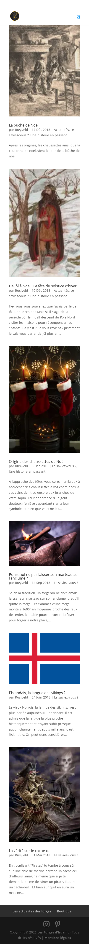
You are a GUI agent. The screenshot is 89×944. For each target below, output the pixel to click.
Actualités (61, 129)
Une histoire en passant (48, 135)
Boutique (64, 911)
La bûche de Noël (24, 125)
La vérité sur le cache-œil (30, 850)
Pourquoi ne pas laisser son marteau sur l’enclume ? (44, 576)
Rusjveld (21, 129)
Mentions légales (57, 938)
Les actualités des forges (32, 911)
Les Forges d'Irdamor (54, 932)
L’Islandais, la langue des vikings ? (37, 692)
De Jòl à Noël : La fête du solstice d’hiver (43, 286)
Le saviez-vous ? (64, 466)
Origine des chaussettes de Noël (36, 461)
